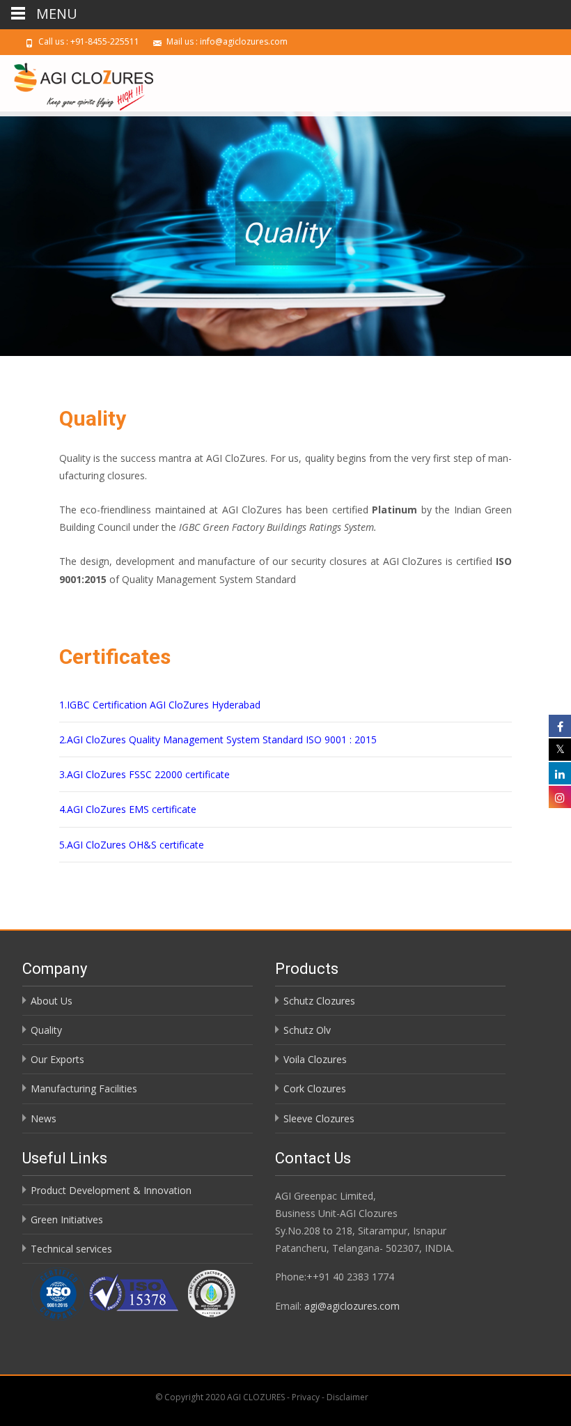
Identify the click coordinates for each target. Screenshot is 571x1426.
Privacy (307, 1397)
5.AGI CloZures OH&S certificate (133, 844)
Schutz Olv (307, 1030)
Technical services (71, 1248)
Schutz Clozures (319, 1000)
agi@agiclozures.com (352, 1305)
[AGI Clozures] (76, 83)
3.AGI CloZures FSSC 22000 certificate (146, 774)
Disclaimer (347, 1397)
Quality (46, 1030)
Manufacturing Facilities (84, 1088)
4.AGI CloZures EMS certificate (129, 809)
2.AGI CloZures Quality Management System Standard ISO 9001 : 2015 (218, 739)
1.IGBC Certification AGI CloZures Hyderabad (161, 704)
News (43, 1118)
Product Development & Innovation (111, 1190)
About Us (51, 1000)
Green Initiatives (67, 1219)
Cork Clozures (314, 1088)
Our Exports (57, 1059)
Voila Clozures (315, 1059)
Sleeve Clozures (318, 1118)
